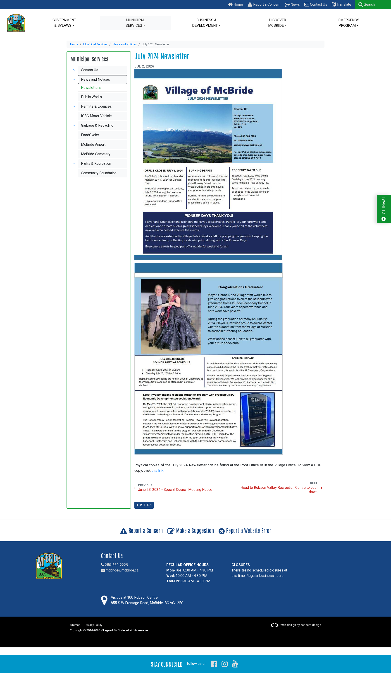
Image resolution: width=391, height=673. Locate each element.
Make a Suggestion (194, 530)
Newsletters (91, 87)
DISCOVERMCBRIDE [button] (277, 22)
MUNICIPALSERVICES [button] (135, 22)
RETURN (145, 505)
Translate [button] (343, 4)
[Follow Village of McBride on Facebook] (214, 663)
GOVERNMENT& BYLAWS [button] (64, 22)
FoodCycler (90, 135)
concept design (310, 625)
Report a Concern (266, 4)
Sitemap (75, 625)
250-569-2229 (116, 565)
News (295, 4)
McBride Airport (93, 144)
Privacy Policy (93, 625)
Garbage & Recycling (97, 125)
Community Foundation (99, 173)
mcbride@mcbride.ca (121, 570)
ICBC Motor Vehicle (96, 116)
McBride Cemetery (95, 154)
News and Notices (125, 44)
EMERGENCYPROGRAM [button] (348, 22)
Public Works (91, 97)
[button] (366, 4)
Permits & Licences (96, 106)
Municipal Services (95, 44)
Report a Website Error (248, 530)
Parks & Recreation (96, 163)
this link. (158, 470)
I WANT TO (383, 206)
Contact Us (318, 4)
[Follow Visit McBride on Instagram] (225, 663)
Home (238, 4)
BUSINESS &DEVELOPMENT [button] (205, 22)
